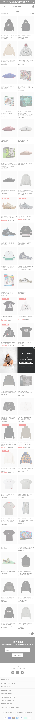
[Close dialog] (33, 348)
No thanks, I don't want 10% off (26, 366)
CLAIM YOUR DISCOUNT (26, 362)
